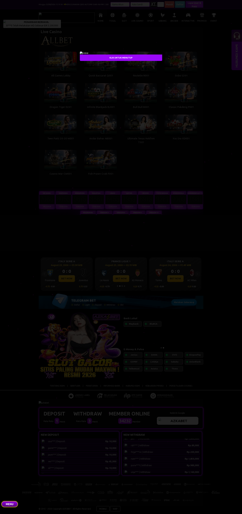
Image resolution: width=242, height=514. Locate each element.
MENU (9, 504)
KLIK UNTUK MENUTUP (121, 58)
